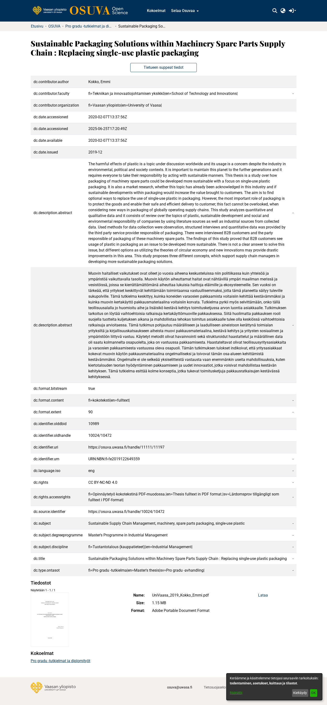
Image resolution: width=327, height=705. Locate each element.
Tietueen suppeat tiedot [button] (163, 67)
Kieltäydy (300, 693)
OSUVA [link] (54, 26)
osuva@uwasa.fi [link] (179, 687)
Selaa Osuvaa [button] (183, 10)
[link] (83, 10)
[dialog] (274, 686)
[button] (275, 11)
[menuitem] (184, 10)
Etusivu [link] (37, 26)
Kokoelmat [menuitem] (156, 10)
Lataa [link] (263, 595)
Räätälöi (236, 693)
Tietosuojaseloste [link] (217, 687)
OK (313, 693)
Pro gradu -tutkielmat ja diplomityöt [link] (89, 26)
